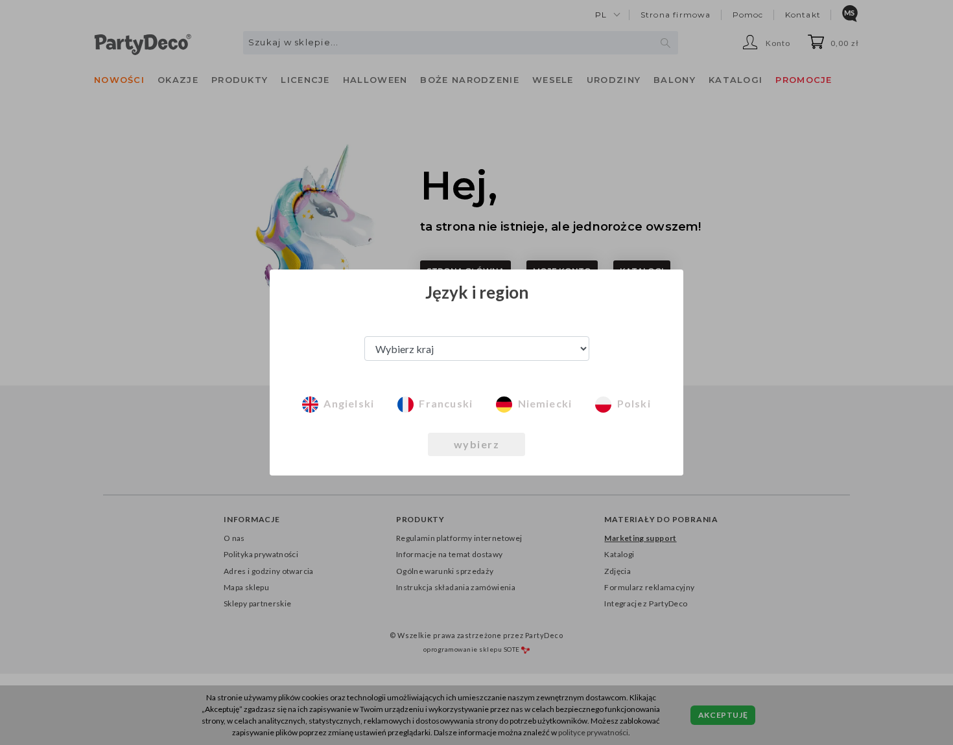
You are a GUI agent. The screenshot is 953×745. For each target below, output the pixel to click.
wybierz (477, 444)
